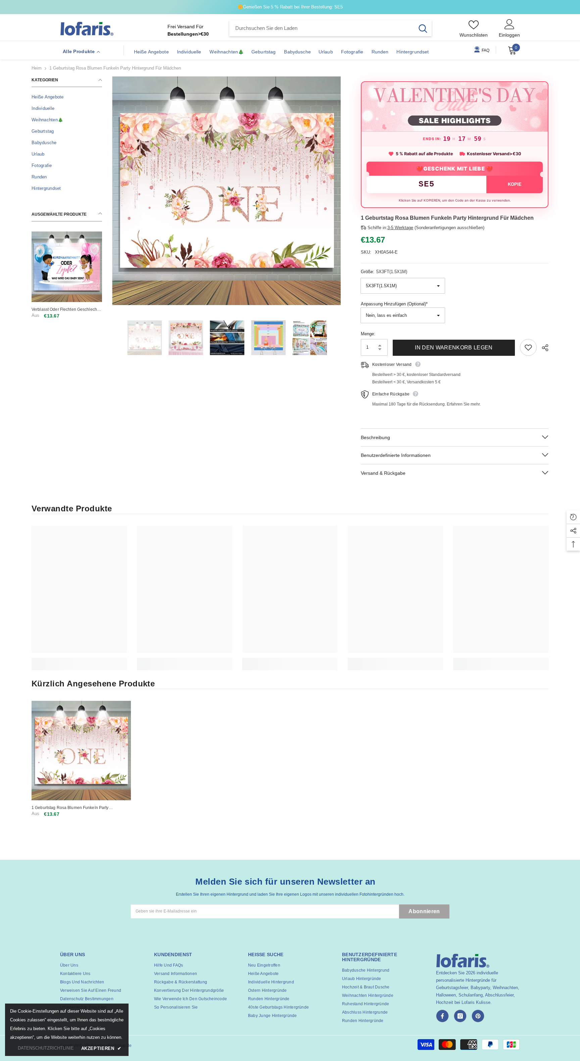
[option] (226, 190)
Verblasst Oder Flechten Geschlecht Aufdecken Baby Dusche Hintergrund (66, 309)
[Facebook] (442, 1016)
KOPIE (515, 184)
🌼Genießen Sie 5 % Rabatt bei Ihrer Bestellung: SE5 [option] (290, 6)
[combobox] (321, 28)
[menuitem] (67, 97)
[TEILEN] (542, 348)
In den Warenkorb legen (453, 347)
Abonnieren (424, 911)
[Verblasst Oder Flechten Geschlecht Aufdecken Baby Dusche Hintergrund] (67, 266)
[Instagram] (460, 1016)
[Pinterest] (478, 1016)
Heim (37, 68)
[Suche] (330, 28)
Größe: (384, 271)
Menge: (368, 333)
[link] (79, 660)
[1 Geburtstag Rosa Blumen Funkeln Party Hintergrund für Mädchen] (81, 750)
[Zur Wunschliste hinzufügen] (528, 347)
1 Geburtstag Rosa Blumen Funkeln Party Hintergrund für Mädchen (70, 807)
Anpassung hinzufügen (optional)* (394, 303)
